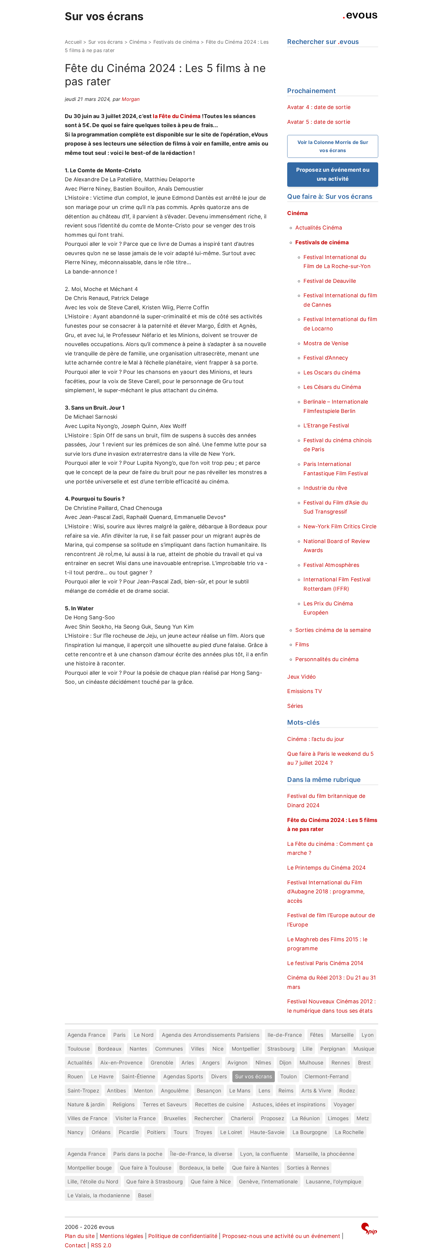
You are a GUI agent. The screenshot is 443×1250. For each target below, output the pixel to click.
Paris (119, 1035)
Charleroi (242, 1118)
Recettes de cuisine (219, 1104)
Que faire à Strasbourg (154, 1181)
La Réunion (306, 1118)
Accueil (73, 42)
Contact (75, 1245)
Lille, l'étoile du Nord (93, 1181)
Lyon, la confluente (263, 1154)
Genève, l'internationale (268, 1181)
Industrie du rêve (325, 488)
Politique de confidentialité (182, 1236)
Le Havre (102, 1076)
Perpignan (332, 1048)
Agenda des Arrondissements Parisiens (210, 1035)
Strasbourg (281, 1048)
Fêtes (317, 1035)
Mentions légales (121, 1236)
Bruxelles (175, 1118)
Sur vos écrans (104, 16)
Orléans (101, 1132)
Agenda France (86, 1035)
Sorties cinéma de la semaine (333, 630)
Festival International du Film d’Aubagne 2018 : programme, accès (326, 891)
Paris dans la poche (137, 1154)
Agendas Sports (183, 1076)
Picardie (129, 1132)
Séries (295, 706)
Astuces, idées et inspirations (288, 1104)
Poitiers (156, 1132)
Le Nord (144, 1035)
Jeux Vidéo (301, 676)
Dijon (285, 1062)
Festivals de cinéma (176, 42)
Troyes (203, 1132)
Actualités (80, 1062)
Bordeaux (109, 1048)
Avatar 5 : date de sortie (318, 122)
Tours (180, 1132)
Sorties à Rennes (308, 1167)
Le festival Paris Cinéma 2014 (325, 963)
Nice (218, 1048)
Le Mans (239, 1090)
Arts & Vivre (316, 1090)
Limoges (338, 1118)
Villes (197, 1048)
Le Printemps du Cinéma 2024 (326, 867)
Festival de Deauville (329, 281)
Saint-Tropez (83, 1090)
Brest (364, 1062)
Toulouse (79, 1048)
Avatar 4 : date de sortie (318, 107)
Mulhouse (311, 1062)
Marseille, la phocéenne (325, 1154)
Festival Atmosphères (331, 565)
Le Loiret (231, 1132)
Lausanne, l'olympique (333, 1181)
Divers (219, 1076)
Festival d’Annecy (325, 358)
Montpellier (245, 1048)
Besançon (209, 1090)
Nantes (138, 1048)
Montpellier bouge (90, 1167)
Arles (187, 1062)
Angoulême (175, 1090)
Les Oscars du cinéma (331, 372)
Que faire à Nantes (255, 1167)
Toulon (288, 1076)
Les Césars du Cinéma (332, 387)
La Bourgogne (310, 1132)
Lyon (368, 1035)
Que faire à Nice (211, 1181)
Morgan (131, 99)
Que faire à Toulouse (145, 1167)
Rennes (340, 1062)
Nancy (76, 1132)
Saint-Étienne (138, 1076)
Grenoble (162, 1062)
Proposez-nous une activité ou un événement (281, 1236)
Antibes (116, 1090)
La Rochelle (349, 1132)
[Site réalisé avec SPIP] (369, 1230)
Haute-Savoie (267, 1132)
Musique (363, 1048)
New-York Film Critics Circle (339, 526)
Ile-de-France (285, 1035)
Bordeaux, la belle (201, 1167)
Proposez (272, 1118)
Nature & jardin (86, 1104)
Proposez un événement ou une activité (332, 174)
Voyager (344, 1104)
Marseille (342, 1035)
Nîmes (263, 1062)
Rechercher (208, 1118)
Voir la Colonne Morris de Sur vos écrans (332, 146)
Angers (211, 1062)
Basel (145, 1195)
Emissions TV (304, 691)
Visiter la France (135, 1118)
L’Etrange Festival (326, 425)
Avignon (237, 1062)
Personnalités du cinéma (327, 659)
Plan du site (80, 1236)
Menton (143, 1090)
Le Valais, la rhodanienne (99, 1195)
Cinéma (138, 42)
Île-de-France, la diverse (201, 1154)
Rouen (75, 1076)
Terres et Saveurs (165, 1104)
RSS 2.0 (101, 1245)
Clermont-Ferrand (327, 1076)
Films (302, 644)
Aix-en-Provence (121, 1062)
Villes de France (88, 1118)
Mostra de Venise (325, 343)
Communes (169, 1048)
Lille (308, 1048)
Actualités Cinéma (318, 227)
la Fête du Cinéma (176, 116)
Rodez (347, 1090)
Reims (286, 1090)
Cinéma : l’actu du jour (315, 739)
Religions (124, 1104)
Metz (363, 1118)
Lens (265, 1090)
